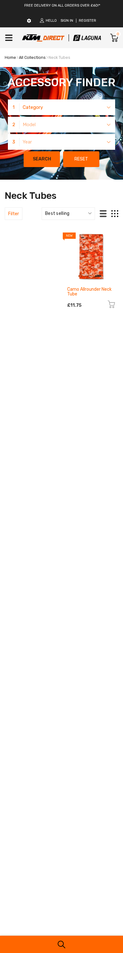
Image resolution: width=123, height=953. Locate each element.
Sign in (67, 21)
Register (87, 21)
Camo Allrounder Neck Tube (89, 292)
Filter (13, 213)
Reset (81, 159)
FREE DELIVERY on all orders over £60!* (62, 5)
